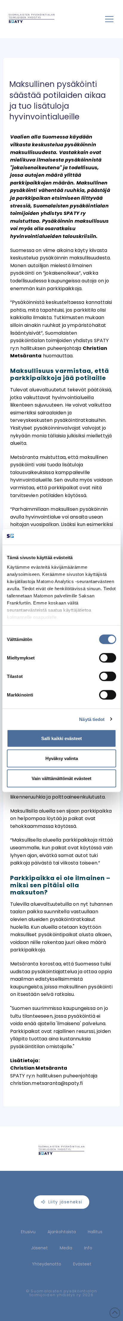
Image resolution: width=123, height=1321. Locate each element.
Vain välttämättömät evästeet (61, 778)
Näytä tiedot (91, 719)
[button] (109, 19)
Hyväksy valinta (61, 758)
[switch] (107, 658)
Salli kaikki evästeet (61, 738)
